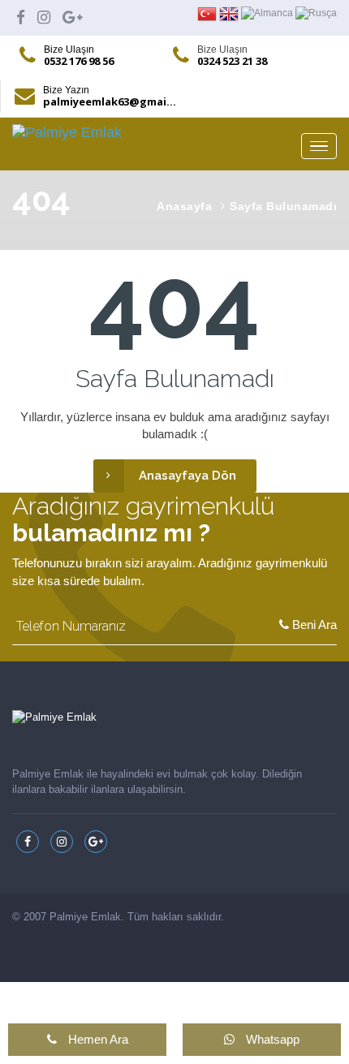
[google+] (72, 17)
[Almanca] (268, 13)
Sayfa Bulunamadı (283, 206)
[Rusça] (316, 13)
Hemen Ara (96, 1039)
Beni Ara (313, 624)
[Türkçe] (208, 13)
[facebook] (20, 17)
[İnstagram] (43, 17)
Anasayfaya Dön (187, 475)
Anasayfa (184, 206)
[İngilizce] (230, 13)
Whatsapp (271, 1039)
